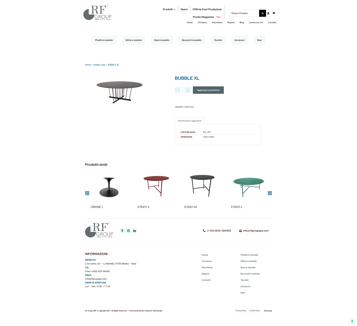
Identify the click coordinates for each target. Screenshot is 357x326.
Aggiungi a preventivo (208, 90)
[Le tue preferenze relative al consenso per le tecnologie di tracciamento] (352, 321)
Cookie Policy (255, 311)
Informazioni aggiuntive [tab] (189, 120)
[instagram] (128, 230)
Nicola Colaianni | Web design (150, 311)
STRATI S (143, 207)
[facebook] (122, 230)
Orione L (97, 207)
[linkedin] (134, 230)
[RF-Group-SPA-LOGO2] (97, 6)
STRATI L (237, 207)
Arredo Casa (189, 107)
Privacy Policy (241, 311)
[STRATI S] (155, 169)
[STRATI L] (248, 169)
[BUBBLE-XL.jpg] (119, 90)
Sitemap (268, 310)
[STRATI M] (202, 169)
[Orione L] (108, 169)
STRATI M (190, 207)
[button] (87, 193)
